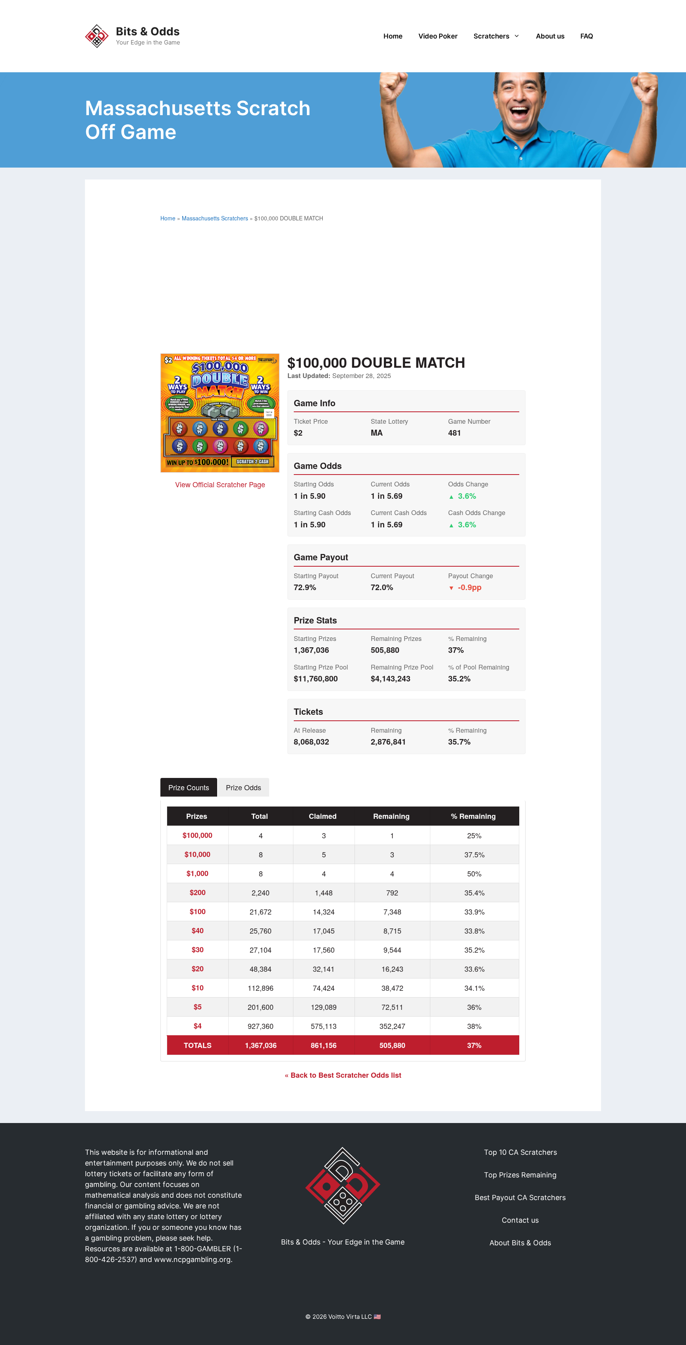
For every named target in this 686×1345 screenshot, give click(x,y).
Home (393, 36)
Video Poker (438, 36)
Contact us (520, 1220)
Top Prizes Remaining (520, 1175)
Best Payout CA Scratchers (520, 1197)
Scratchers (491, 36)
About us (550, 36)
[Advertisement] (343, 289)
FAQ (586, 36)
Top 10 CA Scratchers (520, 1152)
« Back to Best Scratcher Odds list (343, 1075)
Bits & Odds (148, 31)
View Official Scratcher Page (220, 484)
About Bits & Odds (520, 1243)
